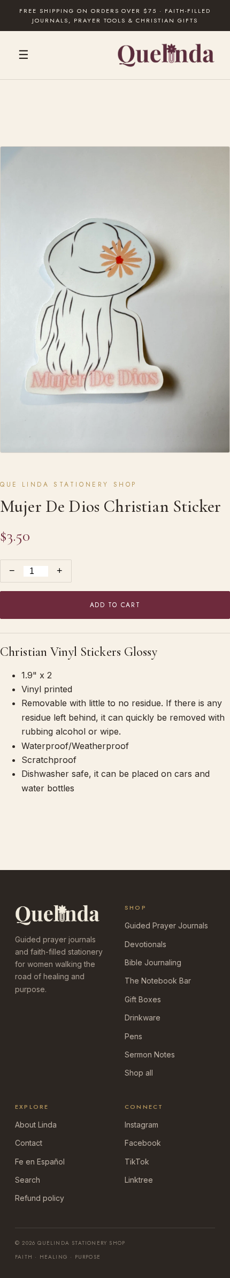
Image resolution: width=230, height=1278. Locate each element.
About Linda (36, 1124)
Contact (28, 1142)
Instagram (141, 1124)
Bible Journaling (153, 962)
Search (27, 1179)
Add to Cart (115, 605)
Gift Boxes (143, 999)
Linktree (139, 1179)
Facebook (143, 1142)
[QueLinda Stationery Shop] (166, 55)
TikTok (137, 1161)
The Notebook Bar (158, 980)
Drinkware (142, 1017)
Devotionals (145, 944)
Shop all (139, 1072)
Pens (133, 1036)
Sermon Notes (150, 1054)
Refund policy (39, 1198)
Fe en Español (40, 1161)
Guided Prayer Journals (166, 925)
